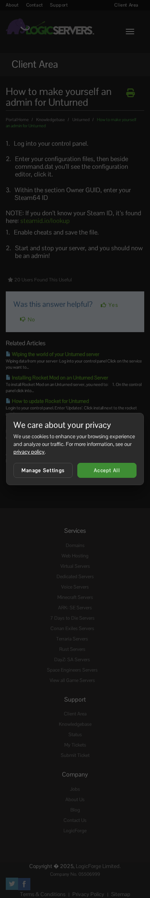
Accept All (107, 470)
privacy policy (29, 451)
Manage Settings (43, 470)
